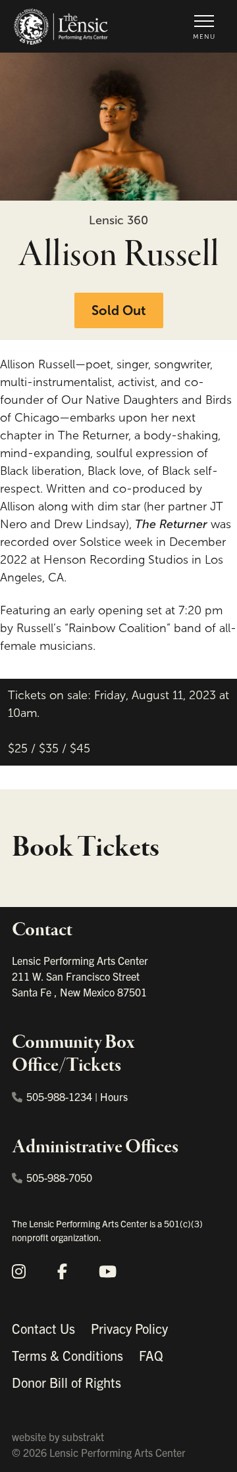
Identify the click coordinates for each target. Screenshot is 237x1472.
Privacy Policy (129, 1328)
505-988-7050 (59, 1177)
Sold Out (119, 310)
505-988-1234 (59, 1096)
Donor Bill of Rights (66, 1382)
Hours (114, 1096)
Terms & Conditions (67, 1355)
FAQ (151, 1355)
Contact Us (43, 1328)
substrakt (83, 1436)
